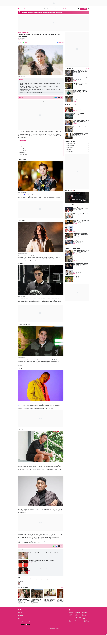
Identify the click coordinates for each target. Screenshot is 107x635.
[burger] (88, 8)
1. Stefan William (22, 143)
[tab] (21, 79)
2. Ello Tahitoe (22, 144)
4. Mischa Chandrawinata (24, 148)
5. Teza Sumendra (23, 150)
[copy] (62, 97)
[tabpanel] (41, 88)
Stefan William (27, 194)
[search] (78, 8)
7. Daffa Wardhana (23, 154)
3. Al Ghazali (21, 146)
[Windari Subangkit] (19, 583)
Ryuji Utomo (33, 465)
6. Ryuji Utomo (22, 152)
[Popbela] (22, 8)
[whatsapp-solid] (54, 97)
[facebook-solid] (56, 97)
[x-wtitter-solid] (59, 97)
